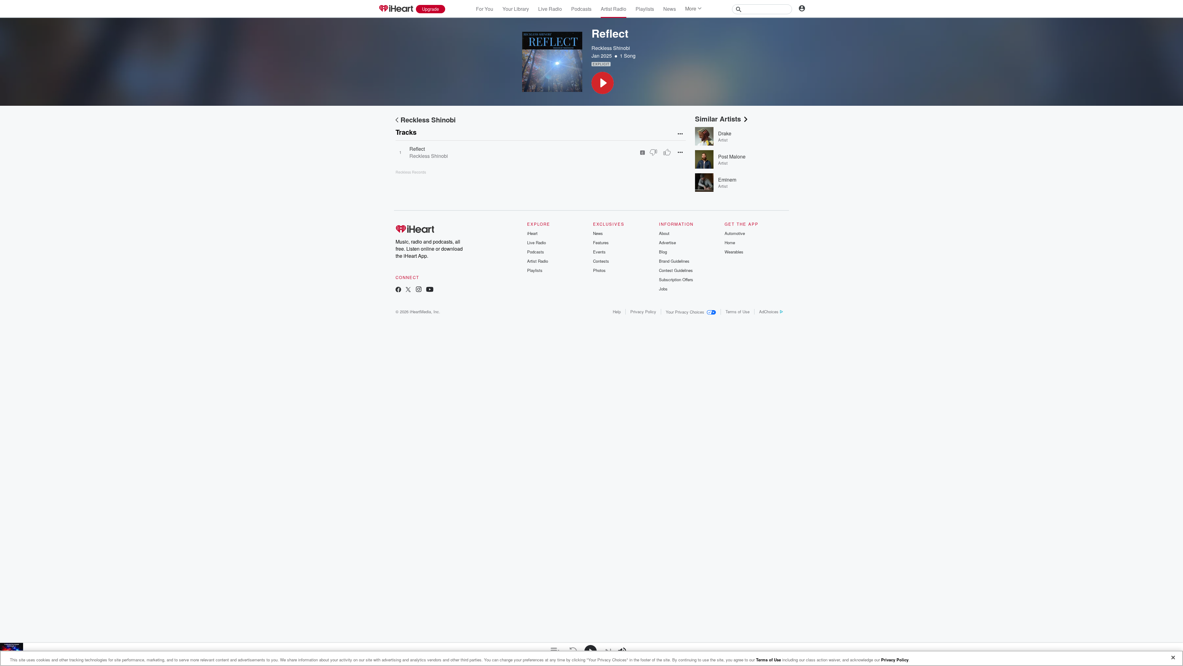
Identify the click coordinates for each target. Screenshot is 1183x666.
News (669, 8)
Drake (724, 133)
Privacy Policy (643, 311)
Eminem (727, 179)
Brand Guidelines (674, 261)
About (664, 233)
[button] (603, 83)
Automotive (735, 233)
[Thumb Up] (667, 152)
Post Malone (732, 156)
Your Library (515, 8)
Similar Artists (718, 119)
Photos (599, 270)
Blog (663, 252)
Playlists (645, 8)
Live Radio (550, 8)
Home (730, 242)
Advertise (667, 242)
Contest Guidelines (676, 270)
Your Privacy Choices (685, 312)
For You (484, 8)
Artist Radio (613, 8)
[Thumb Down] (653, 152)
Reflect (417, 148)
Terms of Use (738, 311)
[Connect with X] (408, 290)
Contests (601, 261)
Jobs (663, 289)
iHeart (532, 233)
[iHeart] (395, 9)
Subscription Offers (676, 279)
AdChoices (769, 311)
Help (617, 311)
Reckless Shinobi (611, 47)
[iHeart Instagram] (418, 290)
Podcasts (581, 8)
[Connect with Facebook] (398, 290)
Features (601, 242)
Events (599, 252)
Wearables (734, 252)
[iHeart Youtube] (429, 290)
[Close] (1173, 657)
